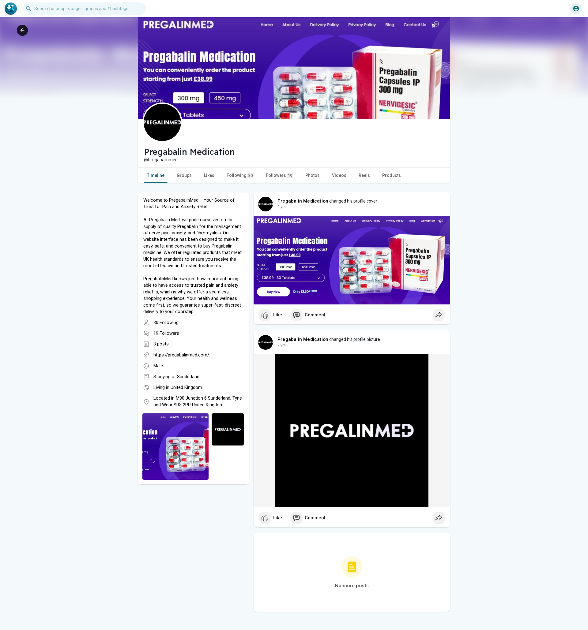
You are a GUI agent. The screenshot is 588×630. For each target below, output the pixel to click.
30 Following (166, 322)
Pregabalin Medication (302, 201)
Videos (339, 175)
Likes (209, 175)
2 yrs (281, 207)
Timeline (155, 175)
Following (240, 175)
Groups (184, 175)
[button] (576, 8)
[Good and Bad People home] (11, 8)
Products (391, 175)
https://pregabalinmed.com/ (181, 355)
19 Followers (166, 333)
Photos (312, 175)
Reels (364, 175)
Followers (279, 175)
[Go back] (22, 30)
